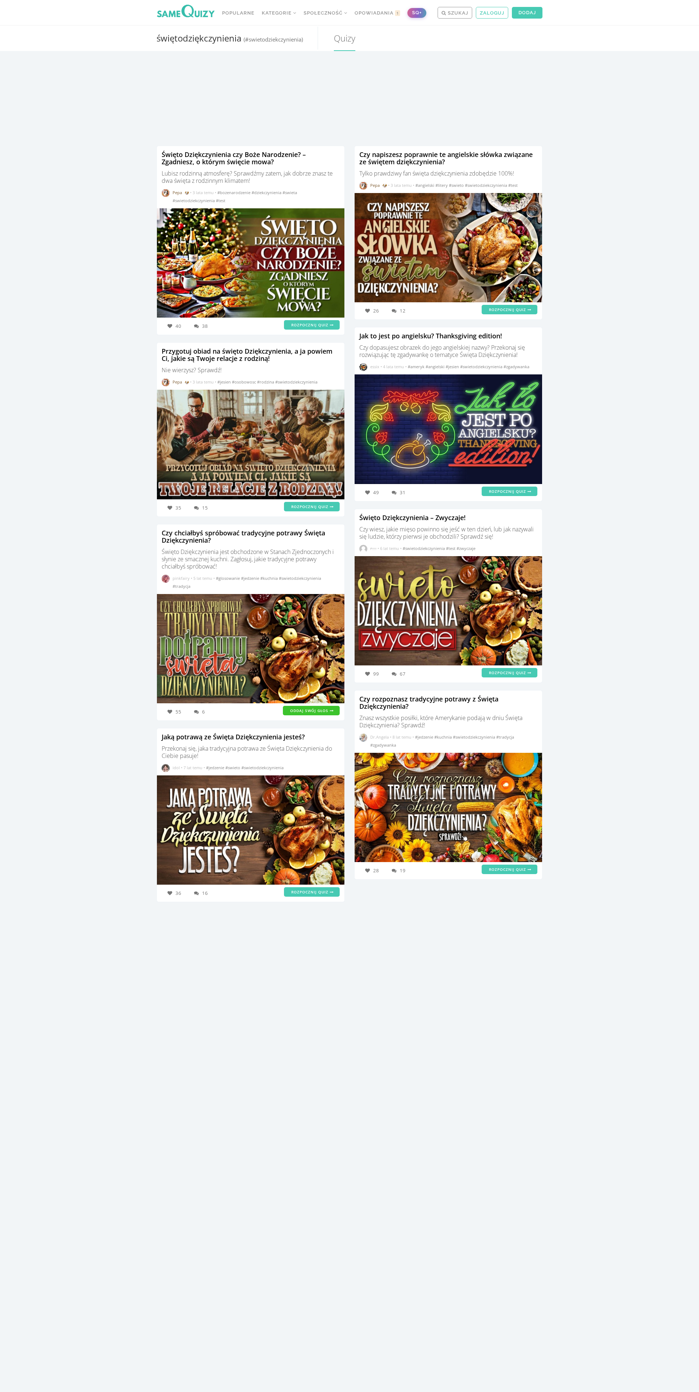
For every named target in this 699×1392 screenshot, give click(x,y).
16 (205, 893)
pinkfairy (181, 578)
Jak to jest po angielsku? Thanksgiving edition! (430, 335)
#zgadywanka (516, 366)
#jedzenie (250, 578)
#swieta (290, 192)
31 (403, 492)
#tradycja (181, 586)
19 (403, 870)
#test (220, 200)
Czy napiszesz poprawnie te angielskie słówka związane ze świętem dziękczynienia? (446, 158)
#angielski (425, 185)
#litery (442, 185)
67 (403, 674)
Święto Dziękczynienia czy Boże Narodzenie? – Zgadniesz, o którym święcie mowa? (234, 158)
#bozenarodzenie (234, 192)
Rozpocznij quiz (310, 324)
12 (403, 310)
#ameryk (417, 366)
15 (205, 507)
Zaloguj (492, 13)
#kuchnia (269, 578)
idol (176, 767)
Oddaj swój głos (310, 710)
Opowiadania (377, 13)
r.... (373, 548)
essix (374, 366)
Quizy (344, 38)
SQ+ (417, 12)
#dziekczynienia (267, 192)
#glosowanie (228, 578)
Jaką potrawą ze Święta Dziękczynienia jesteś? (233, 736)
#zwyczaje (466, 548)
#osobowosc (244, 382)
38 (205, 326)
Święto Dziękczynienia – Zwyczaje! (412, 517)
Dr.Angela (379, 737)
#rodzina (266, 382)
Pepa (177, 192)
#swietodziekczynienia (194, 200)
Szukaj (457, 13)
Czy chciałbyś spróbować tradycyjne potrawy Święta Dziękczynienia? (243, 536)
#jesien (224, 382)
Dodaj (527, 12)
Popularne (238, 13)
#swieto (233, 767)
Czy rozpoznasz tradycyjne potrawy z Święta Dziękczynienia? (428, 703)
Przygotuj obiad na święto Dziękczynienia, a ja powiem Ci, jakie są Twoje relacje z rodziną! (247, 355)
